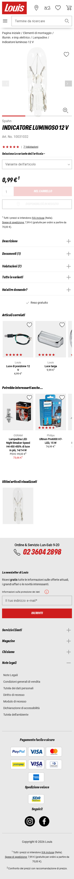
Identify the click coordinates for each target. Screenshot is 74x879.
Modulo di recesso (14, 701)
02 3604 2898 (42, 552)
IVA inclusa (38, 218)
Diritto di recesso (13, 694)
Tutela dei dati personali (18, 688)
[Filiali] (36, 8)
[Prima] (68, 84)
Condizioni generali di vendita (21, 681)
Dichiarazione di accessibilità (21, 708)
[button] (67, 21)
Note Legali (10, 675)
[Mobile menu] (5, 21)
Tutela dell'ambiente (15, 714)
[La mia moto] (47, 8)
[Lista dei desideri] (58, 8)
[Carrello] (69, 8)
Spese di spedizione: (13, 222)
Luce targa (51, 366)
